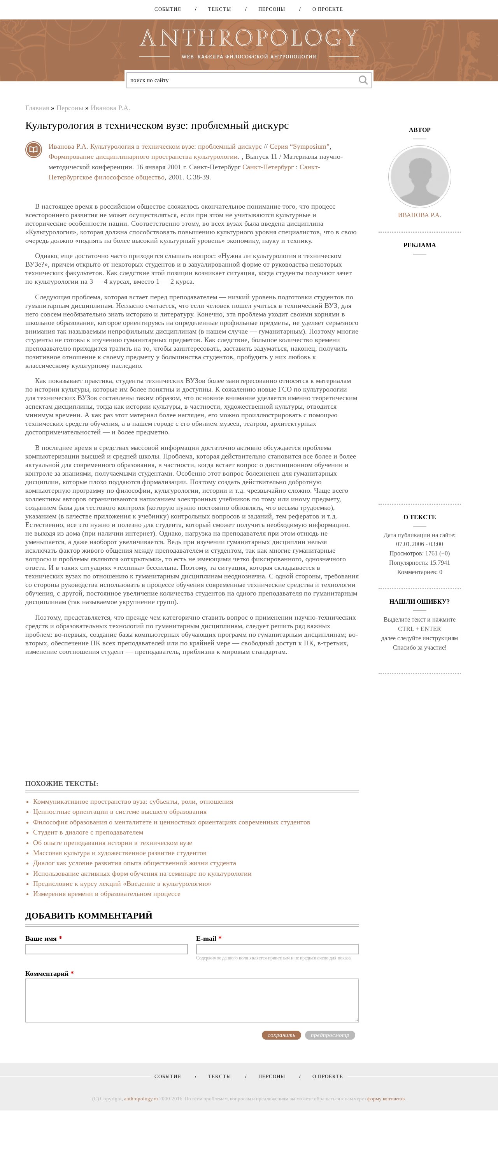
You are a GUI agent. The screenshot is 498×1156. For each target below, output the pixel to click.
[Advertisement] (192, 718)
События (167, 9)
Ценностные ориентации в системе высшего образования (120, 811)
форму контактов (386, 1099)
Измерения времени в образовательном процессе (107, 894)
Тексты (217, 9)
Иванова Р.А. (110, 108)
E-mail (209, 938)
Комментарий (49, 973)
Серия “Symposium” (300, 146)
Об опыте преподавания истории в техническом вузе (112, 843)
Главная (37, 108)
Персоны (269, 9)
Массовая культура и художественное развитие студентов (120, 853)
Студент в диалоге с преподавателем (88, 832)
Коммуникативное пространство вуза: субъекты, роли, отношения (133, 801)
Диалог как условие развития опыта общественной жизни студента (134, 863)
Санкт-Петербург (268, 167)
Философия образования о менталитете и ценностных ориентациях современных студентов (171, 822)
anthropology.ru (141, 1099)
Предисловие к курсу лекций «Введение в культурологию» (122, 883)
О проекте (325, 9)
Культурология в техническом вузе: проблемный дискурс (176, 146)
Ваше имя (43, 938)
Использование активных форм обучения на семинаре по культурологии (142, 873)
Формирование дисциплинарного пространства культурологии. (144, 156)
